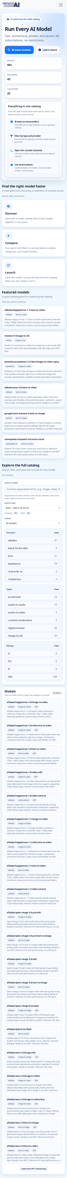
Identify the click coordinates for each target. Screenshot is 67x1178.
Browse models (21, 50)
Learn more (50, 50)
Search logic (10, 503)
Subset (8, 518)
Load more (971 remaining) (33, 1168)
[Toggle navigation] (60, 5)
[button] (33, 540)
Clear (56, 532)
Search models (11, 483)
